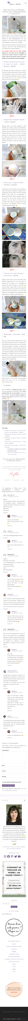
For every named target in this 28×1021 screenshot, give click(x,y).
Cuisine (14, 966)
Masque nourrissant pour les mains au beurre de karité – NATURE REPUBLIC (14, 64)
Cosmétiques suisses (14, 954)
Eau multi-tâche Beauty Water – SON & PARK (15, 445)
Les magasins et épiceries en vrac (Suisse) (14, 959)
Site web (4, 776)
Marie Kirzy (10, 495)
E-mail (4, 771)
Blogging (14, 951)
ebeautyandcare (16, 38)
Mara (8, 716)
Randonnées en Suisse (14, 961)
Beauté (14, 944)
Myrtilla (13, 515)
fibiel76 (9, 531)
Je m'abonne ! (14, 906)
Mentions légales (7, 1011)
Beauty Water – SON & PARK (12, 334)
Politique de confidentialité (19, 1011)
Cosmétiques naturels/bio (14, 956)
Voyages (14, 969)
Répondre (5, 512)
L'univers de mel (11, 670)
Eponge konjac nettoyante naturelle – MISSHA (15, 434)
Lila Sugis (9, 594)
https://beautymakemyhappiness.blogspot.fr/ (13, 606)
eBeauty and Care (12, 380)
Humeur (14, 964)
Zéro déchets (14, 949)
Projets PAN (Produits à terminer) (14, 946)
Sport (14, 971)
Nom (3, 765)
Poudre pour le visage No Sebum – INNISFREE (15, 438)
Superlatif (23, 1019)
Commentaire (5, 750)
